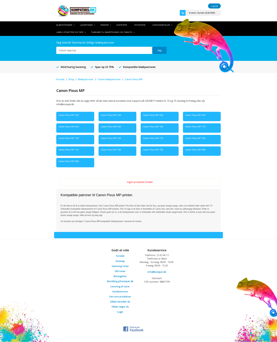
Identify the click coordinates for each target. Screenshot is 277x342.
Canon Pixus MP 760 (195, 138)
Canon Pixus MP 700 (153, 126)
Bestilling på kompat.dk (120, 281)
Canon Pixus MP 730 (68, 138)
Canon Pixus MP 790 (153, 149)
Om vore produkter (120, 296)
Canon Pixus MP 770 (68, 149)
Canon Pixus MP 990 (68, 161)
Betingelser (120, 276)
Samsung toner (120, 266)
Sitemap (120, 261)
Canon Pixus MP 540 (111, 115)
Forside (120, 255)
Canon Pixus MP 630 (68, 126)
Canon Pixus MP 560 (153, 115)
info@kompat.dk (157, 271)
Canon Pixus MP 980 (195, 149)
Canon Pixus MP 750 (153, 138)
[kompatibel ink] (82, 10)
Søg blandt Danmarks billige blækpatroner (85, 42)
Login (120, 311)
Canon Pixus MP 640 (111, 126)
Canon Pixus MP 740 (111, 138)
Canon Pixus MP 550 (68, 115)
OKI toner (120, 271)
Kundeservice (120, 291)
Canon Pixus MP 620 (195, 115)
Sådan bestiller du (120, 301)
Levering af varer (120, 286)
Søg (159, 50)
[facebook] (133, 328)
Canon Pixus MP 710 (195, 126)
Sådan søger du (120, 306)
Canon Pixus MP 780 (111, 149)
